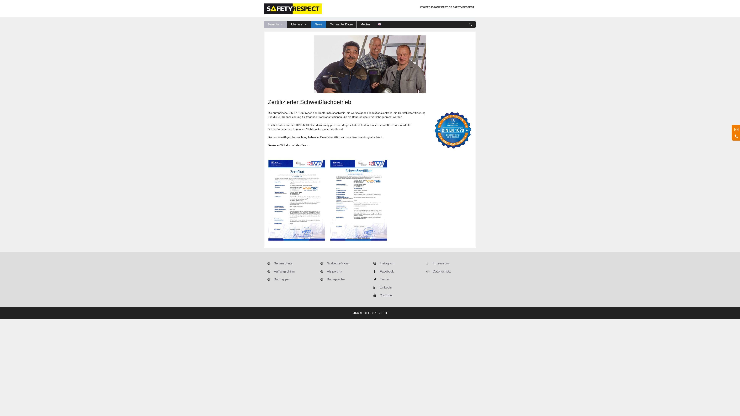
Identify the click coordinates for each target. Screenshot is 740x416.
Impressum (441, 263)
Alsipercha (334, 271)
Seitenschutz (283, 263)
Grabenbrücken (338, 263)
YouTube (386, 295)
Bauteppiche (336, 279)
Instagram (387, 263)
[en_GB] (379, 24)
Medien (365, 24)
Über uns (297, 24)
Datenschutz (442, 271)
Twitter (384, 279)
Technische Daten (341, 24)
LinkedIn (386, 287)
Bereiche (273, 24)
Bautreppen (282, 279)
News (318, 24)
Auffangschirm (284, 271)
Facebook (387, 271)
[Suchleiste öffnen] (470, 24)
